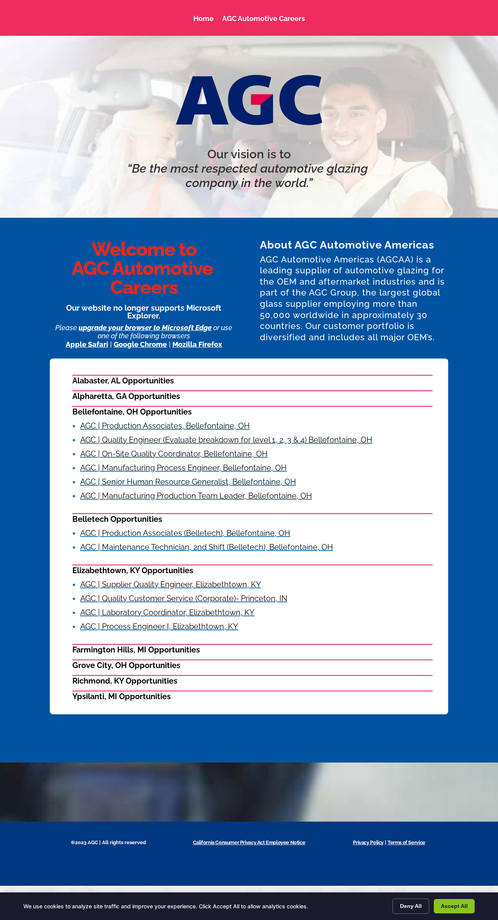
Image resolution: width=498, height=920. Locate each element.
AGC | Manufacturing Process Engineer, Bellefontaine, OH (183, 467)
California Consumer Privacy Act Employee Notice (249, 842)
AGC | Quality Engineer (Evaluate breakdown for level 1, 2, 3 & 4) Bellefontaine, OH (226, 439)
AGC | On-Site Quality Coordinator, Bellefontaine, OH (174, 453)
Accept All (454, 906)
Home (203, 19)
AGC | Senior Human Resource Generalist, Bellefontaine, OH (188, 481)
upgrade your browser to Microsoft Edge (145, 328)
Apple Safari (87, 344)
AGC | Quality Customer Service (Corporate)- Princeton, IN (183, 598)
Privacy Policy (368, 842)
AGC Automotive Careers (263, 19)
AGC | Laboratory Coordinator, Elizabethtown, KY (167, 612)
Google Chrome (140, 344)
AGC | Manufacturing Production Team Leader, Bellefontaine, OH (196, 495)
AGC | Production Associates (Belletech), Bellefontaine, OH (185, 533)
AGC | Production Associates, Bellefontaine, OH (165, 425)
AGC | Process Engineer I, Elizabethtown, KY (159, 626)
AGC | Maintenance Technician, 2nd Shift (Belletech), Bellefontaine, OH (206, 547)
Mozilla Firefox (197, 344)
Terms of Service (406, 842)
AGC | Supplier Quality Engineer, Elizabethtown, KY (170, 584)
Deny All (411, 906)
